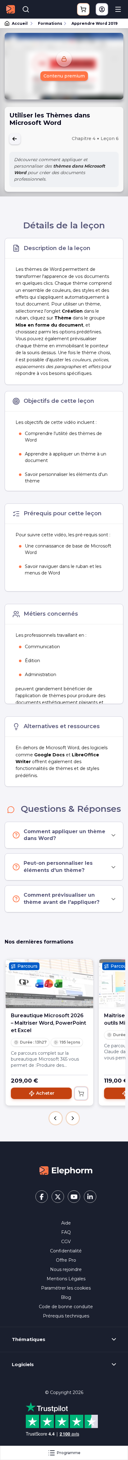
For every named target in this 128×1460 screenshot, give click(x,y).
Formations (50, 23)
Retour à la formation (15, 138)
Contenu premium (64, 76)
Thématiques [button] (28, 1339)
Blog (66, 1297)
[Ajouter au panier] (81, 1093)
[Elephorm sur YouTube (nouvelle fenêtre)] (74, 1196)
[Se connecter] (102, 9)
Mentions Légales (66, 1279)
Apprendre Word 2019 (94, 23)
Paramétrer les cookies (66, 1288)
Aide (66, 1223)
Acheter (45, 1093)
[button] (55, 1118)
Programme (68, 1452)
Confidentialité (66, 1251)
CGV (66, 1241)
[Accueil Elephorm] (65, 1170)
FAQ (66, 1232)
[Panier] (83, 9)
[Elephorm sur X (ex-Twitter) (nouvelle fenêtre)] (58, 1196)
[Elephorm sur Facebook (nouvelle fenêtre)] (41, 1196)
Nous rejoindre (66, 1269)
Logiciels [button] (23, 1364)
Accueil (20, 23)
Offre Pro (66, 1260)
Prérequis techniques (66, 1316)
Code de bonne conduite (66, 1306)
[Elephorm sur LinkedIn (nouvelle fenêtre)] (90, 1196)
